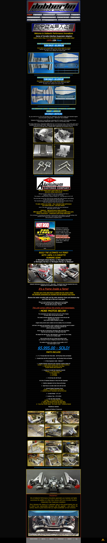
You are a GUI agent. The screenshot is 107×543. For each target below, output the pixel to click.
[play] (78, 492)
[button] (49, 15)
